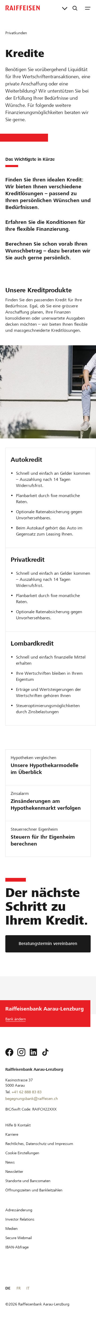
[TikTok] (45, 1052)
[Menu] (88, 8)
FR (19, 1288)
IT (27, 1288)
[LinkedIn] (33, 1052)
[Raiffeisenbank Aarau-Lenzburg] (22, 8)
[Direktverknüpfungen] (64, 8)
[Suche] (75, 8)
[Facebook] (9, 1052)
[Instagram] (21, 1052)
